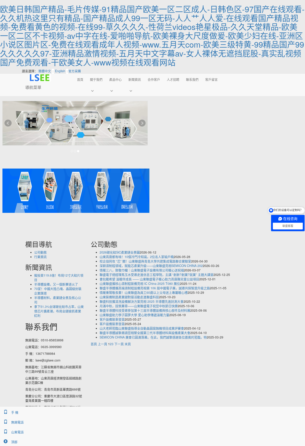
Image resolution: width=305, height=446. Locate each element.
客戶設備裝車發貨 (112, 319)
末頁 (128, 344)
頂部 (14, 442)
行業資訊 (40, 256)
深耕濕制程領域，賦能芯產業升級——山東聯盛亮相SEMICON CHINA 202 (151, 265)
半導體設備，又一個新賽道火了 (56, 284)
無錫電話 (17, 422)
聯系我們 (192, 79)
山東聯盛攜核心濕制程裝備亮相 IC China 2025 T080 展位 (140, 283)
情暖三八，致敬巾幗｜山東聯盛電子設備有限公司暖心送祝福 (142, 270)
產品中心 (115, 79)
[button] (96, 90)
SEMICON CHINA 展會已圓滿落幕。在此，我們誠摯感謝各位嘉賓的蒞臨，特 (153, 337)
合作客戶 (154, 79)
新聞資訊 (134, 79)
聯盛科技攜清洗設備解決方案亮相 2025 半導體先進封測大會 (142, 301)
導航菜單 (33, 87)
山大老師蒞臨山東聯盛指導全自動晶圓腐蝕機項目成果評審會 (142, 328)
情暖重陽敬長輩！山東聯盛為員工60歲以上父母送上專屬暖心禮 (144, 292)
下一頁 (119, 344)
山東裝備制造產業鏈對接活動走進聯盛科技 (129, 297)
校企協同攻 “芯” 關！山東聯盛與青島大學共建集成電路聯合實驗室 (145, 261)
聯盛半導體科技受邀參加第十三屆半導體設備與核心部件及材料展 (145, 310)
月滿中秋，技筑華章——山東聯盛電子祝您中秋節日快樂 (139, 306)
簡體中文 (44, 71)
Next (142, 123)
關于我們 (96, 79)
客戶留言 (211, 79)
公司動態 (40, 252)
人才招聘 (173, 79)
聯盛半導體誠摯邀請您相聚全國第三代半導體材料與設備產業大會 (145, 332)
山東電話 (17, 432)
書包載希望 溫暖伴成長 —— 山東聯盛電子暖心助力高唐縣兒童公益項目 (149, 279)
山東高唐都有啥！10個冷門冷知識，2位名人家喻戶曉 (137, 256)
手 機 (14, 412)
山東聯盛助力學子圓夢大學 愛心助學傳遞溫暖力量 (134, 315)
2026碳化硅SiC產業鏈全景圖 (120, 252)
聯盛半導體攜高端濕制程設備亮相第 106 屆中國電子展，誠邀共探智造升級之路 (155, 288)
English (60, 71)
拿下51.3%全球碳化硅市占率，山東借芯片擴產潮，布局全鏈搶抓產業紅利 (59, 311)
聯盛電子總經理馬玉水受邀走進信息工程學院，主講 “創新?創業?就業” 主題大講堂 (156, 274)
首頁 (80, 79)
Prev (8, 123)
